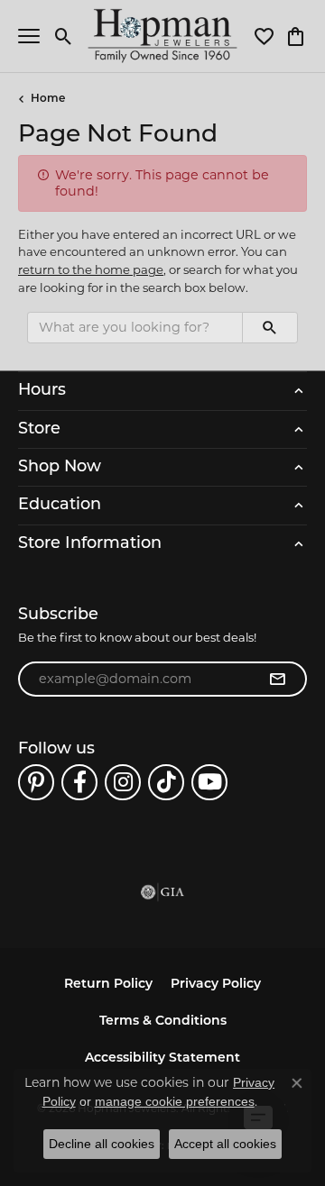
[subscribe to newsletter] (277, 679)
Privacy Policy (216, 984)
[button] (63, 36)
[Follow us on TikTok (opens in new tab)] (166, 782)
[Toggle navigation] (29, 36)
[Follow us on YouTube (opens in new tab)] (209, 782)
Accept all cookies (225, 1143)
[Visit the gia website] (162, 892)
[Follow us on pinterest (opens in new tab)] (36, 782)
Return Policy (108, 984)
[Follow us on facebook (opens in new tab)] (79, 782)
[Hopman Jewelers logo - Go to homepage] (162, 36)
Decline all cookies (101, 1143)
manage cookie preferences (175, 1101)
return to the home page (90, 269)
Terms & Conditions (163, 1021)
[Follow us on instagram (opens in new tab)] (123, 782)
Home (48, 99)
